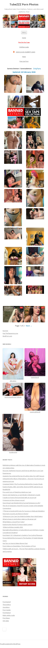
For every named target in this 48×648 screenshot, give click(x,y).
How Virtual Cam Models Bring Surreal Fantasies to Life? (21, 503)
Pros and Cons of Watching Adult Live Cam (17, 492)
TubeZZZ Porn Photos (24, 4)
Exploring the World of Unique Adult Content (17, 524)
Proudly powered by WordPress (10, 644)
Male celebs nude (9, 615)
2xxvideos (6, 607)
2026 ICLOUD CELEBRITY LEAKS (25, 52)
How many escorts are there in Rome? (15, 514)
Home (24, 38)
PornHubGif (7, 602)
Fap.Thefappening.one (10, 333)
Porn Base (6, 618)
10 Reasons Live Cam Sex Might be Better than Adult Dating (22, 516)
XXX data (6, 621)
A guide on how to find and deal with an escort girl (19, 498)
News (24, 57)
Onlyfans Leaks (24, 47)
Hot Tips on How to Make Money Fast (15, 543)
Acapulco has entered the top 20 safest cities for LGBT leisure (23, 476)
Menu (24, 32)
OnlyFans (37, 69)
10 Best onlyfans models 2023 (13, 527)
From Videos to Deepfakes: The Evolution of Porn (19, 546)
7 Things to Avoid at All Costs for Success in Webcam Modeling (23, 511)
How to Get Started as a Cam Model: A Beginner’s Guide (21, 495)
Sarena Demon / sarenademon (19, 68)
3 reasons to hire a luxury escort (14, 500)
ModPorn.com (7, 336)
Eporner (5, 331)
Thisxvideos (7, 605)
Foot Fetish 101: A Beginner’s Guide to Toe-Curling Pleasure (22, 535)
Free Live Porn (24, 61)
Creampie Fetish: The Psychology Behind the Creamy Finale (23, 484)
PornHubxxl (7, 613)
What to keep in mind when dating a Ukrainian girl (19, 519)
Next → (29, 326)
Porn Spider (7, 610)
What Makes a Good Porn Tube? (14, 522)
